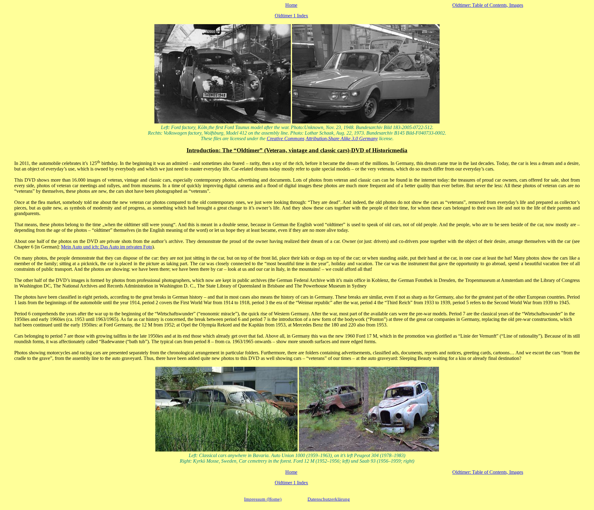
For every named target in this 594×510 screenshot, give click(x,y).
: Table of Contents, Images (487, 5)
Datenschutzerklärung (329, 499)
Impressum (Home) (263, 499)
